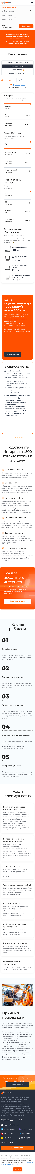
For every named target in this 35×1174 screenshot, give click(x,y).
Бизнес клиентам (16, 73)
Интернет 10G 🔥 (17, 70)
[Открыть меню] (32, 2)
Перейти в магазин (17, 601)
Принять (17, 1169)
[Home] (6, 2)
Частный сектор (17, 66)
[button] (17, 87)
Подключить (26, 26)
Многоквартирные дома (17, 63)
